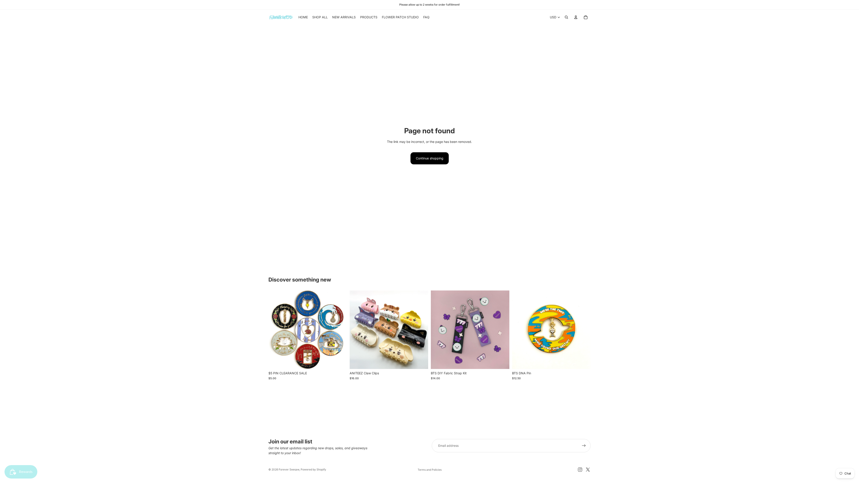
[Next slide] (340, 330)
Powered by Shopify (313, 469)
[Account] (576, 17)
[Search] (566, 17)
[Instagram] (580, 469)
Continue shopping (429, 158)
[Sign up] (584, 445)
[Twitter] (588, 469)
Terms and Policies (430, 469)
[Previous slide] (275, 330)
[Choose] (340, 362)
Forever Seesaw (289, 469)
